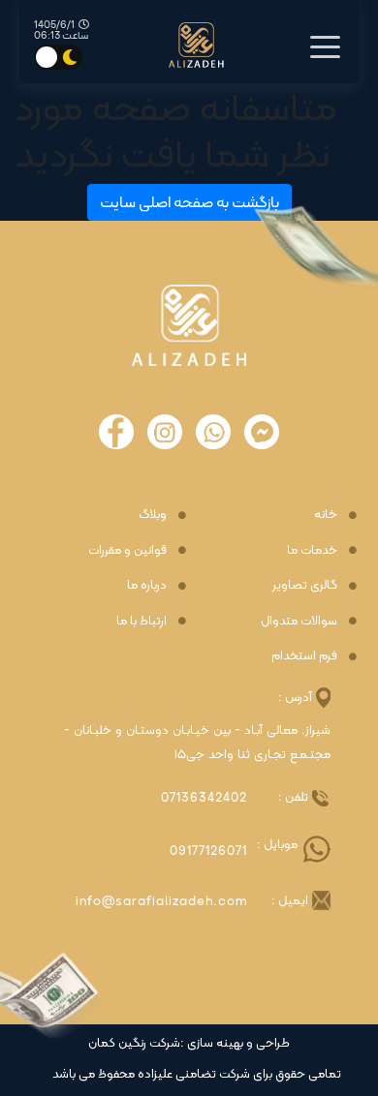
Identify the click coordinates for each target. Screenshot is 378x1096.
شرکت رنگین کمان (134, 1042)
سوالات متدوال (299, 620)
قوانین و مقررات (127, 550)
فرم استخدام (304, 655)
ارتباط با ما (141, 620)
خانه (325, 514)
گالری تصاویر (304, 584)
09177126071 (208, 850)
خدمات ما (312, 550)
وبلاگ (153, 514)
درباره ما (147, 584)
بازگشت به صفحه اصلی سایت (189, 202)
